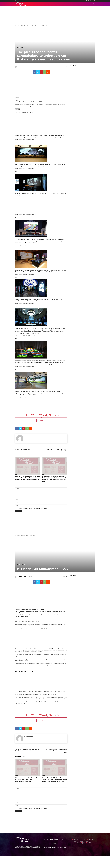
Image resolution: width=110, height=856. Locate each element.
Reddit (78, 842)
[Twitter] (94, 1)
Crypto (66, 3)
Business (39, 3)
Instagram (83, 839)
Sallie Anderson (27, 436)
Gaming (60, 3)
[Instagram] (87, 1)
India (22, 25)
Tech (71, 3)
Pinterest (91, 839)
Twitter (90, 842)
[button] (93, 4)
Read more (18, 109)
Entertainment (47, 3)
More (76, 3)
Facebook (76, 839)
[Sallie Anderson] (16, 67)
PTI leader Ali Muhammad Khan (23, 449)
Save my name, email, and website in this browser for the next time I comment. (32, 508)
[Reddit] (90, 1)
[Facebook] (85, 1)
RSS (84, 842)
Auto (54, 3)
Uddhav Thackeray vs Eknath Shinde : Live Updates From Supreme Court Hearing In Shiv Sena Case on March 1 (27, 477)
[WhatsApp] (44, 72)
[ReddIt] (48, 72)
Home (16, 25)
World (32, 3)
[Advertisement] (55, 16)
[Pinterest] (88, 1)
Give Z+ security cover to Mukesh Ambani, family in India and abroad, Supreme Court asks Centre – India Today (54, 478)
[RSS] (92, 1)
